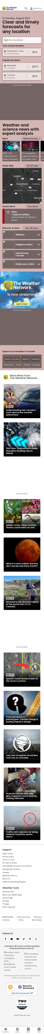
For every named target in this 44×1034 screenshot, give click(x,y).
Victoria (27, 365)
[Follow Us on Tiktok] (24, 939)
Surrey (18, 365)
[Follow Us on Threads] (30, 939)
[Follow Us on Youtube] (18, 939)
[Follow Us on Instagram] (12, 939)
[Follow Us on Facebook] (5, 939)
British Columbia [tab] (12, 359)
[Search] (26, 8)
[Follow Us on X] (36, 939)
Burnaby (36, 365)
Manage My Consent (11, 869)
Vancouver (8, 365)
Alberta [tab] (25, 359)
